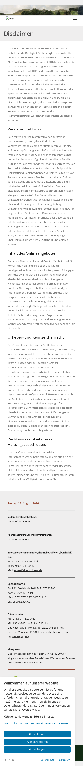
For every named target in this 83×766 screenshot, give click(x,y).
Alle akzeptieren (37, 742)
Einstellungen (37, 749)
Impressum (64, 759)
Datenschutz (47, 759)
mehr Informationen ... (21, 521)
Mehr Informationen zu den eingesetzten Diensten (36, 723)
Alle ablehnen (37, 734)
